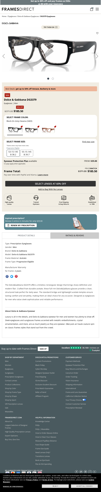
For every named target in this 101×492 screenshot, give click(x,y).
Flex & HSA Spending (43, 464)
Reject (55, 486)
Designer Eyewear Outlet (45, 373)
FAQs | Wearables (42, 429)
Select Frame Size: (16, 141)
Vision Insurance (72, 380)
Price (91, 168)
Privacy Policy (32, 480)
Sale (6, 408)
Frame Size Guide (42, 448)
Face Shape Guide (42, 444)
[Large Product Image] (50, 50)
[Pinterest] (85, 471)
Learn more (43, 175)
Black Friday (40, 365)
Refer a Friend (40, 392)
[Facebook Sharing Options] (7, 276)
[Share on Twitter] (11, 276)
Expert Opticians (11, 435)
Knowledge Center (42, 421)
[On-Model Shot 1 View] (52, 79)
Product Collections (12, 384)
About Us (8, 421)
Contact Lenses (11, 380)
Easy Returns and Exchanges (77, 369)
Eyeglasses (12, 16)
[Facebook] (76, 471)
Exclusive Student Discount (46, 384)
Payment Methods (73, 361)
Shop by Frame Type (13, 392)
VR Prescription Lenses (14, 404)
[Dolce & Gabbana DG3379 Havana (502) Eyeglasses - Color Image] (32, 130)
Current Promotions (43, 361)
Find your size (88, 141)
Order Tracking (71, 377)
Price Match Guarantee (44, 388)
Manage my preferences (13, 486)
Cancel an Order (72, 373)
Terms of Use (47, 480)
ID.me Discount (41, 380)
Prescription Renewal (74, 408)
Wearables (9, 411)
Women (8, 365)
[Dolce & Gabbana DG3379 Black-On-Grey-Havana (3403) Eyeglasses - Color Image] (15, 130)
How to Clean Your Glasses (45, 437)
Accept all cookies (84, 486)
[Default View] (48, 79)
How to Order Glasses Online (46, 433)
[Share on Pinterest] (16, 276)
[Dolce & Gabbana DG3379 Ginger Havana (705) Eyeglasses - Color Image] (48, 130)
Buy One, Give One (12, 439)
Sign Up (43, 349)
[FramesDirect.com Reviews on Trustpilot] (79, 348)
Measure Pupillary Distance (46, 441)
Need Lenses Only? (42, 452)
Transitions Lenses (42, 456)
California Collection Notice (76, 396)
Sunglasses (9, 373)
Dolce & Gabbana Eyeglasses (28, 16)
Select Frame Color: (17, 117)
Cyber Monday (41, 369)
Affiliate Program (42, 396)
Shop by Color (10, 388)
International (71, 388)
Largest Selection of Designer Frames (16, 426)
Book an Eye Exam (42, 460)
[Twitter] (81, 471)
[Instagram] (90, 471)
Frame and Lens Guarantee (76, 392)
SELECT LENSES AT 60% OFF (50, 183)
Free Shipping (40, 377)
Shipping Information (74, 384)
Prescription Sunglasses (14, 377)
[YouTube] (94, 471)
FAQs (37, 425)
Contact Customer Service (76, 404)
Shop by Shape (11, 396)
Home (4, 16)
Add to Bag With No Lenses (50, 189)
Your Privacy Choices (74, 400)
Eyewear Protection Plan (16, 161)
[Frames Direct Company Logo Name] (18, 9)
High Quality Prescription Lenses (17, 431)
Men (7, 361)
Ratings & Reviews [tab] (75, 235)
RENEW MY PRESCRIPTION (23, 225)
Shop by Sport (10, 400)
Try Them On (49, 27)
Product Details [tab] (26, 235)
